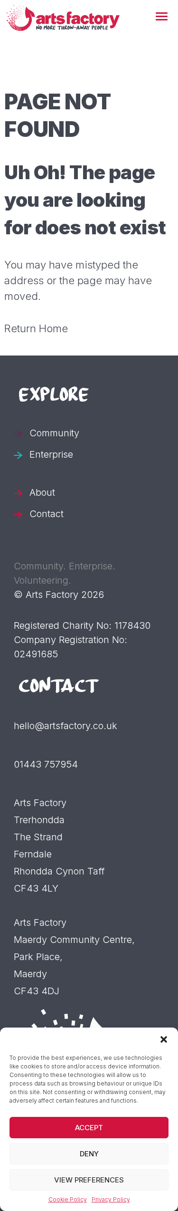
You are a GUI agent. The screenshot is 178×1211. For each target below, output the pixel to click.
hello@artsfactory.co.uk (65, 725)
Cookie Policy (67, 1199)
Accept (89, 1127)
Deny (89, 1153)
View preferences (89, 1179)
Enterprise (51, 454)
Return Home (36, 328)
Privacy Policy (111, 1199)
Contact (46, 513)
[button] (161, 17)
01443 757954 (46, 764)
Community (54, 433)
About (42, 492)
